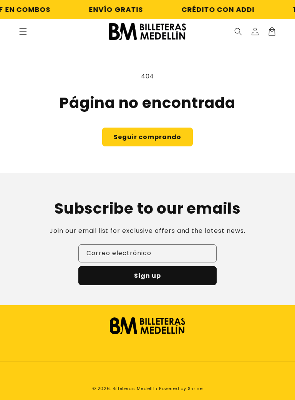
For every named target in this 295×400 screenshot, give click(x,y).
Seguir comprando (147, 137)
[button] (23, 31)
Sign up (147, 275)
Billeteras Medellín (135, 388)
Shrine (195, 388)
